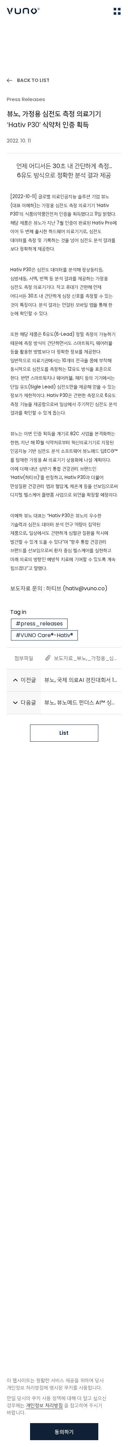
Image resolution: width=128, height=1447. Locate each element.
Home (13, 31)
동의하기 (64, 1431)
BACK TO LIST (33, 80)
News (34, 31)
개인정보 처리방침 (44, 1405)
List (64, 732)
